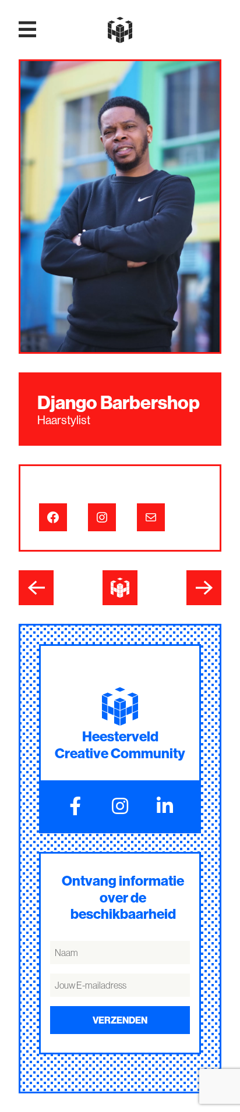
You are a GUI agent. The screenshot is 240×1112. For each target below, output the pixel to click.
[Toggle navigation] (27, 30)
